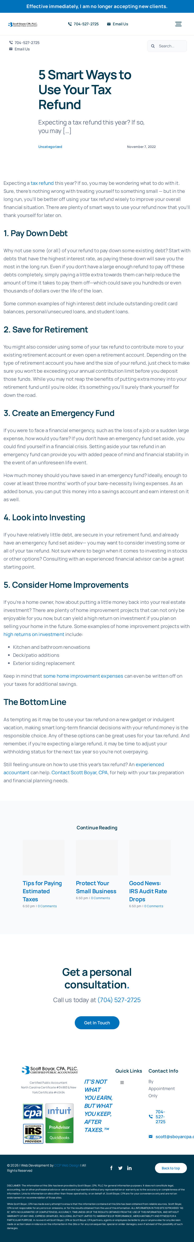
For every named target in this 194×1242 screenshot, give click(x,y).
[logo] (22, 24)
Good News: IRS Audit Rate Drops (148, 891)
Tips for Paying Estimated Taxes (42, 891)
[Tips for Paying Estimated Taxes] (44, 857)
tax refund (42, 183)
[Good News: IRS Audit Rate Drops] (150, 857)
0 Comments (47, 906)
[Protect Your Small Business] (97, 857)
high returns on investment (34, 634)
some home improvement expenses (83, 676)
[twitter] (120, 1168)
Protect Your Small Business (96, 887)
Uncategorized (50, 146)
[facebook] (111, 1168)
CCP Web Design (66, 1165)
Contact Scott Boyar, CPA (80, 772)
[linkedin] (129, 1168)
